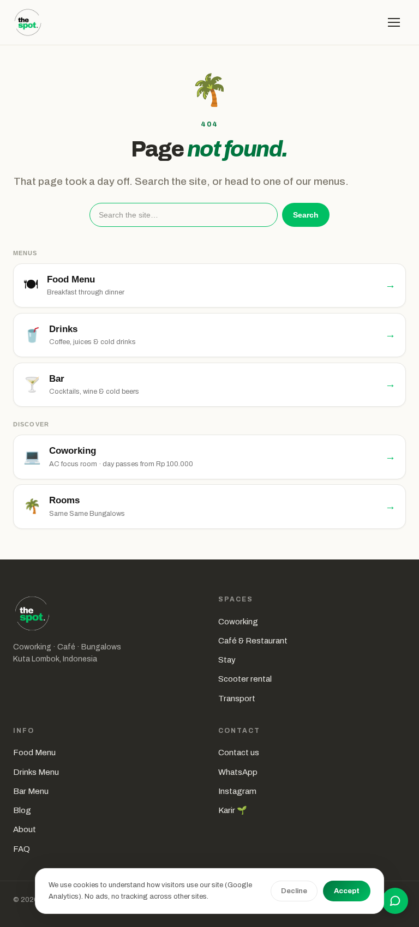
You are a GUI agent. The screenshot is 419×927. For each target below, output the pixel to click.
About (24, 829)
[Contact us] (395, 901)
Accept (347, 891)
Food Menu (34, 752)
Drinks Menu (36, 772)
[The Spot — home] (28, 22)
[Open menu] (394, 22)
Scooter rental (245, 679)
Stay (227, 659)
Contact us (238, 752)
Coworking (238, 621)
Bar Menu (31, 791)
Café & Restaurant (253, 640)
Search (306, 214)
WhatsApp (238, 772)
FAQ (21, 849)
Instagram (237, 791)
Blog (22, 810)
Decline (294, 891)
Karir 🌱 (232, 810)
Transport (236, 698)
